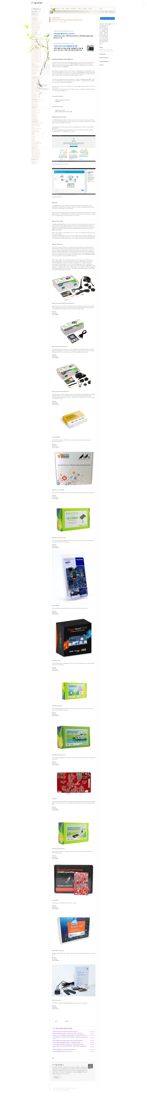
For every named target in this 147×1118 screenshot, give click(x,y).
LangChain (34, 18)
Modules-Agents (35, 28)
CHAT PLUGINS (35, 70)
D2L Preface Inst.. (35, 40)
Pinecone (34, 36)
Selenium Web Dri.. (36, 123)
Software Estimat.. (35, 125)
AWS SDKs (57, 101)
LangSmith (34, 33)
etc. (33, 136)
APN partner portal (90, 254)
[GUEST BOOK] (79, 9)
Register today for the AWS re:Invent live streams (65, 1031)
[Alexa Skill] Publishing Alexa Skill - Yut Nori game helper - (67, 1042)
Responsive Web (35, 142)
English (33, 160)
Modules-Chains (35, 26)
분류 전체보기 (35, 11)
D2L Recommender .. (36, 61)
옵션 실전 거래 (35, 157)
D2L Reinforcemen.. (36, 56)
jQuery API (34, 102)
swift (33, 134)
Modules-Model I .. (35, 23)
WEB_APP (34, 107)
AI (32, 92)
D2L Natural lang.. (36, 54)
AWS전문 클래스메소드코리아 (64, 34)
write (77, 1088)
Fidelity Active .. (35, 154)
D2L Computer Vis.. (36, 53)
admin (74, 1088)
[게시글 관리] (60, 1021)
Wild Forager (35, 162)
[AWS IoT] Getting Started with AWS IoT (67, 20)
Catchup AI (34, 12)
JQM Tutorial (35, 101)
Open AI (34, 64)
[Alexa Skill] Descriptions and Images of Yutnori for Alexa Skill (68, 1044)
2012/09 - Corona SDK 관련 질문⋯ (106, 50)
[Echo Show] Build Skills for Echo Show (62, 1051)
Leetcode (34, 144)
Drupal (33, 137)
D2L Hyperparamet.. (36, 59)
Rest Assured (34, 130)
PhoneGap (34, 115)
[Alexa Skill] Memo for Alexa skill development (64, 1049)
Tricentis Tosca (35, 131)
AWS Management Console (77, 63)
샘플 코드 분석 (35, 82)
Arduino (33, 93)
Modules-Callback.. (36, 30)
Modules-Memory (35, 27)
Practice (33, 72)
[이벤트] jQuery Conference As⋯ (106, 49)
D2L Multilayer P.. (35, 45)
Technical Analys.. (35, 153)
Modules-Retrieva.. (36, 24)
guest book (70, 1088)
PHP (33, 140)
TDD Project (34, 121)
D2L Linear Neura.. (36, 43)
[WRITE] (90, 9)
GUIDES (34, 69)
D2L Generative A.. (36, 60)
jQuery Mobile (35, 99)
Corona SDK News (36, 83)
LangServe (34, 31)
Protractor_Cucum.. (36, 128)
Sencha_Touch (35, 110)
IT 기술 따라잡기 (37, 3)
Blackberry (34, 117)
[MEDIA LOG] (67, 9)
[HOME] (58, 9)
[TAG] (63, 9)
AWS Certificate (35, 91)
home (54, 1088)
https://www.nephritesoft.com (62, 43)
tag (56, 1088)
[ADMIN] (85, 9)
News (33, 74)
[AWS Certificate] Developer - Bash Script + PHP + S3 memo (67, 1033)
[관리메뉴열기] (144, 3)
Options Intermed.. (35, 152)
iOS (33, 133)
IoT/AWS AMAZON (56, 18)
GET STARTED (35, 67)
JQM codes (34, 104)
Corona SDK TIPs (36, 80)
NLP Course (34, 15)
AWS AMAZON (35, 89)
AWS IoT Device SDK (86, 79)
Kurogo (33, 114)
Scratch (33, 63)
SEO (33, 139)
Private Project (35, 76)
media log (60, 1088)
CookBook (34, 73)
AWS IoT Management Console (62, 100)
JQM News (34, 105)
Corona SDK (35, 77)
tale (33, 163)
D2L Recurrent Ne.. (36, 47)
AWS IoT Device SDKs (60, 110)
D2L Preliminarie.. (35, 42)
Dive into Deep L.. (36, 39)
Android (33, 118)
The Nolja (34, 98)
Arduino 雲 (34, 95)
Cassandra (34, 146)
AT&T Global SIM (68, 1003)
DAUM (60, 1089)
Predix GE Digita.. (35, 86)
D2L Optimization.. (35, 50)
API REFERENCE (36, 66)
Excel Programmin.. (36, 143)
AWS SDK (66, 66)
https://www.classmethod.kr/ (62, 31)
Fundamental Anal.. (36, 156)
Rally (33, 127)
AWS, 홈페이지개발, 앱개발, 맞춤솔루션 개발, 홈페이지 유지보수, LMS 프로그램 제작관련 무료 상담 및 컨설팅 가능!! (68, 49)
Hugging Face (35, 14)
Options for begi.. (35, 150)
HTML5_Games (35, 112)
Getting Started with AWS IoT (62, 59)
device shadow (62, 227)
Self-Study (34, 17)
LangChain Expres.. (36, 21)
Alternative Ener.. (35, 96)
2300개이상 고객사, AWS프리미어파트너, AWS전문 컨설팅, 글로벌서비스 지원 (73, 37)
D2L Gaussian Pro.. (36, 57)
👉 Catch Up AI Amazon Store (107, 18)
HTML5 (33, 108)
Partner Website (55, 314)
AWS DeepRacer (35, 88)
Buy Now (54, 311)
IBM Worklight (35, 119)
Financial (34, 147)
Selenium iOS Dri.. (35, 124)
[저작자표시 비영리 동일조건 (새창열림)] (72, 1021)
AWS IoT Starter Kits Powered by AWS (63, 111)
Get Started (34, 20)
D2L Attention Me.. (36, 49)
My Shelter (34, 159)
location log (65, 1088)
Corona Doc (35, 79)
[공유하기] (58, 1021)
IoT (33, 85)
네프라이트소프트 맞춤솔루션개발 (65, 46)
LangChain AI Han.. (36, 37)
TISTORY (68, 1089)
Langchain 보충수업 (36, 34)
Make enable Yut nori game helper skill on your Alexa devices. (68, 1040)
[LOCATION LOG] (73, 9)
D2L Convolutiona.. (36, 46)
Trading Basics (35, 149)
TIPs (33, 111)
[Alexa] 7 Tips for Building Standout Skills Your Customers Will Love (69, 1035)
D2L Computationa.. (36, 52)
